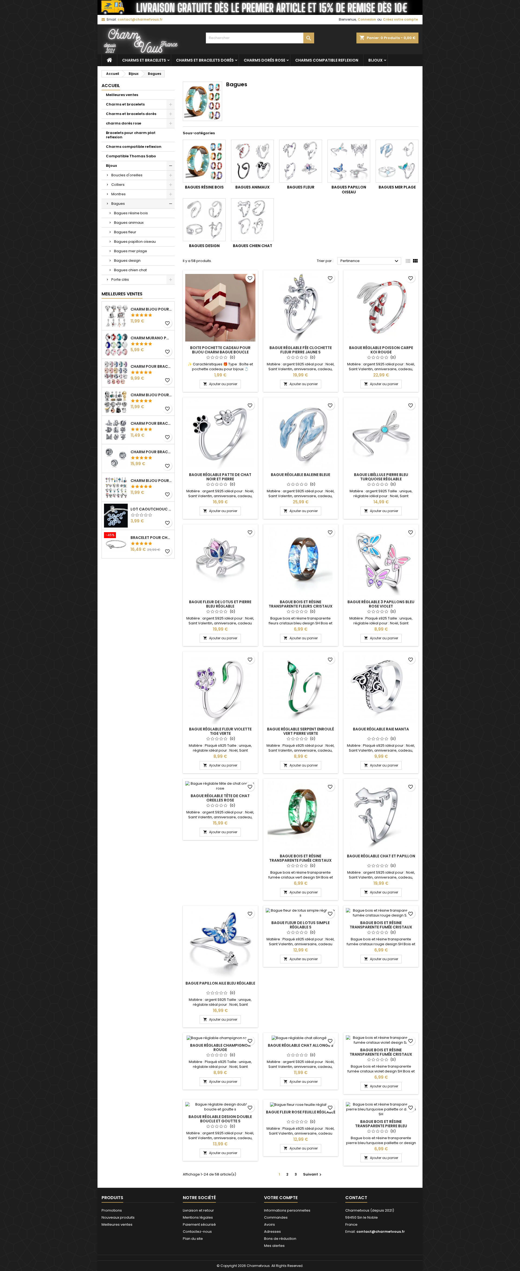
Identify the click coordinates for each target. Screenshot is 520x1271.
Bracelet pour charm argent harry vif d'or (151, 537)
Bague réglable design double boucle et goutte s (220, 1119)
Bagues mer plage (130, 251)
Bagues (118, 203)
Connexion (367, 19)
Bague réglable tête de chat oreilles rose (220, 798)
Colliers (118, 184)
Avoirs (269, 1224)
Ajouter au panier (220, 384)
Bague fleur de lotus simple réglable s (300, 925)
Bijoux (375, 60)
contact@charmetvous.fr (140, 19)
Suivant (313, 1174)
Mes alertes (274, 1245)
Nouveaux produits (118, 1217)
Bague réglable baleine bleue (300, 474)
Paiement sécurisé (199, 1224)
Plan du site (193, 1238)
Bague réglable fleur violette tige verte (220, 731)
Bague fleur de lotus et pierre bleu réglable (220, 604)
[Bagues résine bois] (204, 161)
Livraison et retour (198, 1210)
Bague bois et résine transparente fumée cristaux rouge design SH (381, 927)
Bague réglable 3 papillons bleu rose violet (380, 604)
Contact (356, 1198)
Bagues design (127, 260)
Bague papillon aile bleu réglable (220, 983)
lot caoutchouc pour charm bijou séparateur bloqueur (151, 509)
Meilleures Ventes (122, 294)
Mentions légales (198, 1217)
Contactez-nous (197, 1231)
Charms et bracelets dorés (205, 60)
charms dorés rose (264, 60)
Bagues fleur (125, 232)
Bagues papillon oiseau (135, 241)
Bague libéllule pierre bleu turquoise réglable (381, 477)
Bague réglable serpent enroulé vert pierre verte (300, 731)
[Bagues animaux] (252, 161)
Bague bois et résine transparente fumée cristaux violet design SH (381, 1054)
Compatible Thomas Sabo (131, 156)
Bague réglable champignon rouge (220, 1047)
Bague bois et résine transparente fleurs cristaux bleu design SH (301, 606)
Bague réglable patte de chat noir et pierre (220, 477)
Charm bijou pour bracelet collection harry (151, 309)
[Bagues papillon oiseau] (348, 161)
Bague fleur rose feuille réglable (300, 1112)
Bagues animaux (129, 222)
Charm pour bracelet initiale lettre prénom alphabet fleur (151, 423)
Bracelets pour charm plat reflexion (130, 135)
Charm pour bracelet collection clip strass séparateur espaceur (151, 366)
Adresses (272, 1231)
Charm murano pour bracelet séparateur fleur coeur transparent (151, 338)
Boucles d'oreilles (126, 175)
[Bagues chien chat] (252, 219)
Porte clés (120, 279)
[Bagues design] (204, 219)
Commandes (276, 1217)
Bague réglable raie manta (381, 729)
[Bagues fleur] (300, 161)
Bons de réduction (280, 1238)
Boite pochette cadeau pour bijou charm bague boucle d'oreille (220, 352)
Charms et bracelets (144, 60)
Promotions (112, 1210)
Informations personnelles (287, 1210)
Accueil (111, 85)
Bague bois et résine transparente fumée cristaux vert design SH (300, 860)
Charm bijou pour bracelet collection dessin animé (151, 480)
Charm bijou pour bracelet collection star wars (151, 395)
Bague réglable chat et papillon (381, 856)
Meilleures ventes (122, 94)
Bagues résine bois (131, 213)
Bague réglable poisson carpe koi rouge (381, 350)
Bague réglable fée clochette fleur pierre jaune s (300, 350)
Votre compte (281, 1198)
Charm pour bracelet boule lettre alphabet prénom (151, 452)
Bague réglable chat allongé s (300, 1045)
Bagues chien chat (130, 270)
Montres (118, 194)
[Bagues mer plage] (397, 161)
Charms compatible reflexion (326, 60)
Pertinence (370, 261)
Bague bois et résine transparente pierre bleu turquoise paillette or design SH (381, 1126)
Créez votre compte (400, 19)
